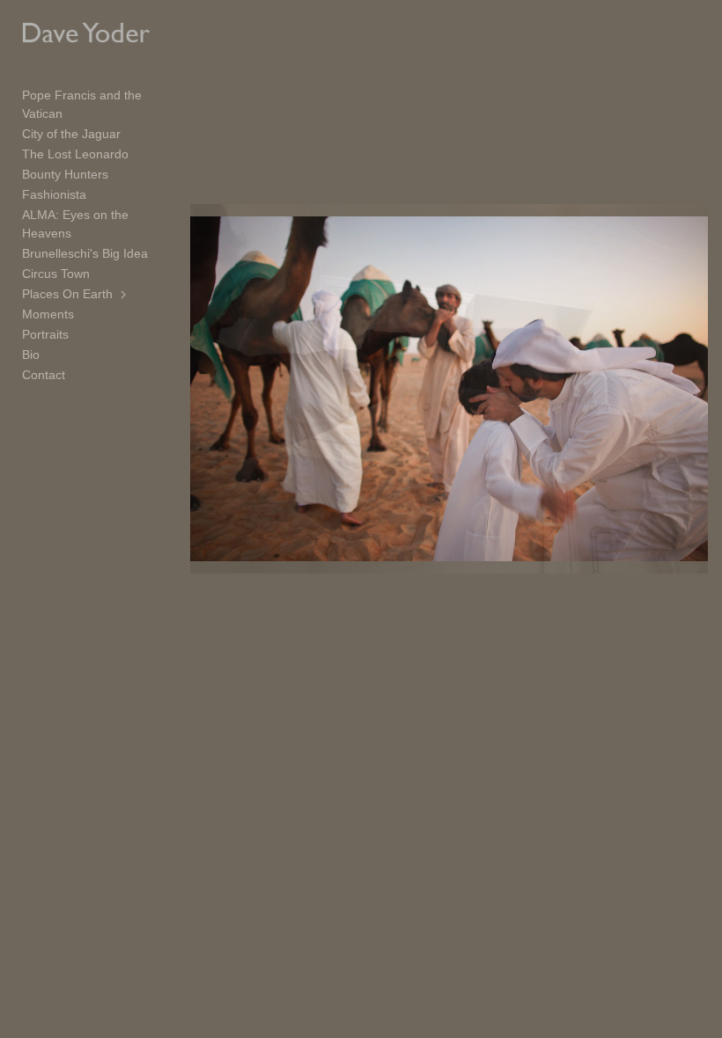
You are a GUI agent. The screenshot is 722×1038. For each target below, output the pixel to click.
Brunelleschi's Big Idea (85, 253)
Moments (48, 314)
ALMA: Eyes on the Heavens (75, 224)
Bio (31, 354)
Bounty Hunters (65, 174)
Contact (43, 375)
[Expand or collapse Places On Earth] (124, 295)
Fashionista (54, 194)
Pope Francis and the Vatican (82, 104)
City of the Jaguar (71, 134)
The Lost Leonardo (75, 154)
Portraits (45, 334)
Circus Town (56, 274)
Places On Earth (67, 294)
